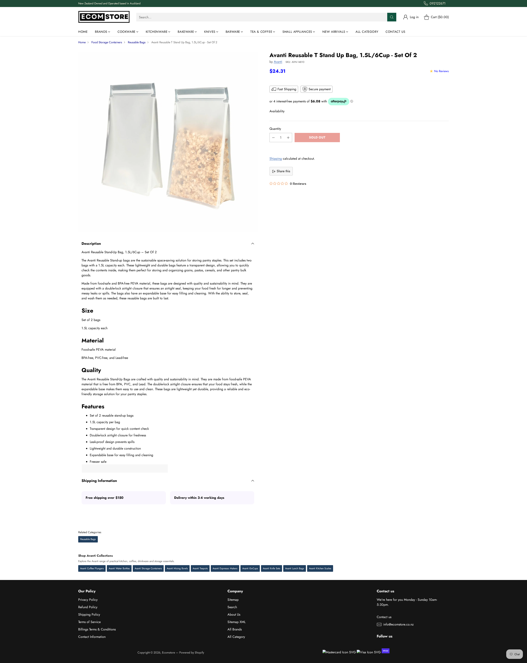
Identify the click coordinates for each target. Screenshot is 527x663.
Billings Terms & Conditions (97, 629)
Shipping (275, 158)
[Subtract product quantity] (273, 137)
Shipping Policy (89, 614)
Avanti (278, 62)
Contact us (384, 617)
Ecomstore (168, 652)
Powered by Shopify (191, 652)
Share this (283, 171)
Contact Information (92, 636)
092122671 (437, 3)
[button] (359, 146)
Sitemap (233, 599)
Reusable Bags (137, 42)
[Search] (391, 17)
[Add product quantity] (288, 137)
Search (232, 607)
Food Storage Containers (106, 42)
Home (82, 42)
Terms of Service (89, 622)
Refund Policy (87, 607)
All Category (236, 636)
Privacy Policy (88, 599)
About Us (233, 614)
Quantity (275, 129)
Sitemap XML (236, 622)
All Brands (234, 629)
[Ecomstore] (104, 17)
